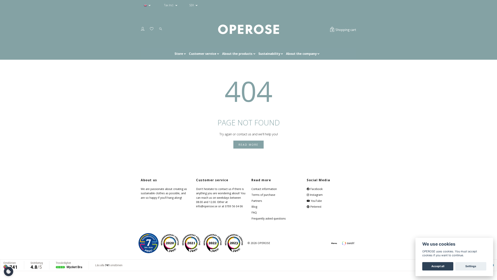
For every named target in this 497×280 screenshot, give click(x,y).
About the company (301, 54)
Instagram (316, 195)
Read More (248, 144)
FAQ (254, 212)
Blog (254, 206)
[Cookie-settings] (8, 271)
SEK (192, 5)
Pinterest (315, 206)
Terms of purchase (263, 195)
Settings (470, 266)
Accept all (437, 266)
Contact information (264, 189)
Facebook (316, 189)
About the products (237, 54)
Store (179, 54)
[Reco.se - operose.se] (148, 243)
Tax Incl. (169, 5)
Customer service (202, 54)
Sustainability (269, 54)
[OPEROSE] (248, 30)
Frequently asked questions (268, 218)
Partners (256, 201)
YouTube (316, 201)
